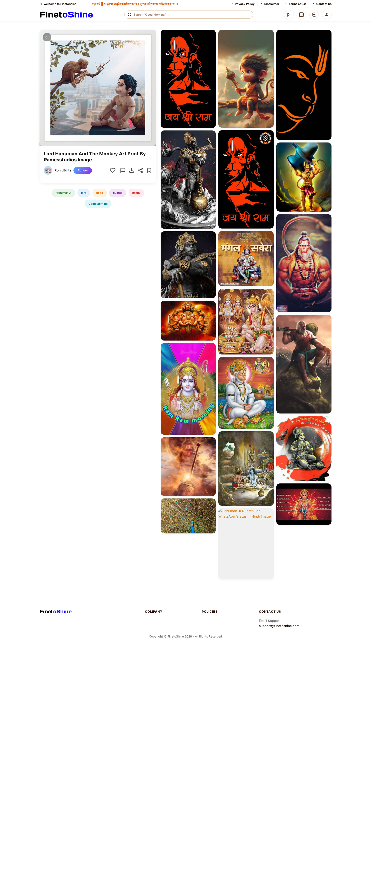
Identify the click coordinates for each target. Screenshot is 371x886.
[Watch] (301, 14)
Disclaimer (271, 4)
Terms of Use (298, 4)
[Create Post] (314, 14)
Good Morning (98, 203)
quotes (117, 192)
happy (136, 192)
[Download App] (288, 14)
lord (83, 192)
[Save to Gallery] (211, 42)
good (99, 192)
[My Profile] (326, 14)
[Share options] (211, 34)
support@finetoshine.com (279, 626)
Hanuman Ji (63, 192)
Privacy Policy (245, 4)
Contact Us (323, 4)
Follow (83, 170)
